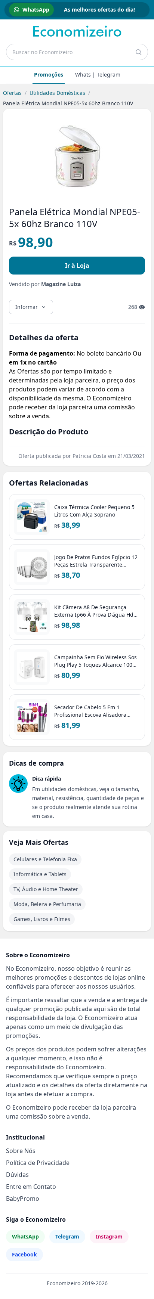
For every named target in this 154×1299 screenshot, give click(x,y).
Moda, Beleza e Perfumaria (47, 904)
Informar (26, 306)
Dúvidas (17, 1175)
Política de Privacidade (38, 1163)
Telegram (67, 1236)
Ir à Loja (77, 265)
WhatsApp (25, 1236)
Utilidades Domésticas (57, 92)
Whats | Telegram (97, 74)
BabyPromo (22, 1198)
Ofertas (12, 92)
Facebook (24, 1254)
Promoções (48, 74)
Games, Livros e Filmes (41, 919)
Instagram (109, 1236)
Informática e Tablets (40, 874)
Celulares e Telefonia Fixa (45, 859)
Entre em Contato (31, 1186)
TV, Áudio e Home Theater (45, 889)
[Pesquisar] (138, 52)
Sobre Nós (21, 1151)
